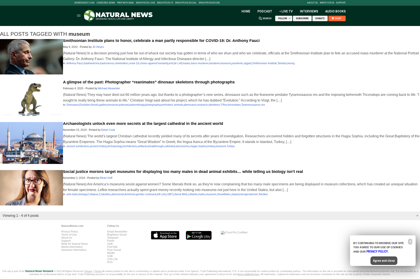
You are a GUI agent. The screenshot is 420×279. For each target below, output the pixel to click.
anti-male (72, 194)
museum (225, 63)
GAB (110, 256)
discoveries (183, 146)
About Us (312, 3)
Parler (110, 240)
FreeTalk (112, 246)
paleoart (124, 104)
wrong (291, 63)
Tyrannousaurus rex (253, 104)
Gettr (110, 243)
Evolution (85, 104)
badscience (107, 63)
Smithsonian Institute (264, 63)
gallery (103, 104)
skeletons (214, 104)
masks (186, 63)
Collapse (93, 194)
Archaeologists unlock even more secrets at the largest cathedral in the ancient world (143, 123)
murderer (214, 63)
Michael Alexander (109, 88)
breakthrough (156, 146)
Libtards (193, 194)
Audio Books (335, 11)
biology (82, 194)
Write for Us (327, 3)
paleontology (137, 104)
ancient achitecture (77, 146)
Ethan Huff (106, 177)
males (201, 194)
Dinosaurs (72, 104)
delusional (118, 194)
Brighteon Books (209, 3)
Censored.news (105, 3)
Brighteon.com (145, 3)
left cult (161, 194)
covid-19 (134, 63)
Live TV (287, 11)
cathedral (169, 146)
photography (152, 104)
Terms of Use (69, 234)
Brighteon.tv (165, 3)
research (202, 104)
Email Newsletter (117, 231)
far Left (178, 63)
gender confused (146, 194)
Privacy (88, 271)
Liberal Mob (180, 194)
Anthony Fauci (74, 63)
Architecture (130, 146)
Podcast (264, 11)
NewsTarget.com (84, 3)
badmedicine (92, 63)
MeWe (111, 253)
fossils (95, 104)
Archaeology (114, 146)
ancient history (98, 146)
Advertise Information (73, 249)
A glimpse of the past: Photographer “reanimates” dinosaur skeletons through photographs (149, 82)
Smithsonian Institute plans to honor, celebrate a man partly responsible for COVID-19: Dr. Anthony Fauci (161, 40)
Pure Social (114, 249)
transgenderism (248, 194)
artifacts (142, 146)
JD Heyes (98, 46)
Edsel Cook (108, 129)
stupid (235, 194)
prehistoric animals (172, 104)
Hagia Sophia (198, 146)
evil (171, 63)
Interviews (309, 11)
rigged (248, 63)
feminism (130, 194)
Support (341, 3)
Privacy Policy (69, 231)
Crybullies (105, 194)
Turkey (231, 146)
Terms (98, 271)
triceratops (234, 104)
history (211, 146)
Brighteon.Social (186, 3)
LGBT (169, 194)
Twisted (282, 63)
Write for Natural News (74, 243)
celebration (121, 63)
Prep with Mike (125, 3)
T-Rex (224, 104)
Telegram (112, 237)
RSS (110, 262)
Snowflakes (224, 194)
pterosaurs (190, 104)
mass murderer (199, 63)
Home (246, 11)
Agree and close (384, 260)
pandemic (237, 63)
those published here (248, 274)
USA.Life (112, 259)
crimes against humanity (154, 63)
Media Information (72, 246)
